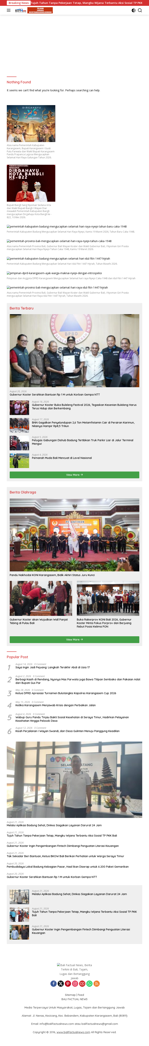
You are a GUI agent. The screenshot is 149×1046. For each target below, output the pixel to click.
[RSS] (97, 984)
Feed (81, 995)
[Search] (140, 10)
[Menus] (9, 10)
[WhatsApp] (89, 984)
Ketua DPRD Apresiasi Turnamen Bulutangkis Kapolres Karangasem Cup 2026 (66, 693)
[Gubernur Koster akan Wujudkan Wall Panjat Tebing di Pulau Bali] (41, 598)
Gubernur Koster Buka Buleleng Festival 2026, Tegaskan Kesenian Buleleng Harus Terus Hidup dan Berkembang (84, 406)
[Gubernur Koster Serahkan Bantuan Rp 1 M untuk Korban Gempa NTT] (74, 350)
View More (73, 475)
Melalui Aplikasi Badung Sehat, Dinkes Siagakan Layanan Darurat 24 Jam (54, 825)
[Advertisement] (74, 44)
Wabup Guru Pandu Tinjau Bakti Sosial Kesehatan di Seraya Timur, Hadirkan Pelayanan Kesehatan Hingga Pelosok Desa (72, 719)
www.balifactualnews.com (73, 1032)
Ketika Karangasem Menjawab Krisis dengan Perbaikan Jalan (56, 705)
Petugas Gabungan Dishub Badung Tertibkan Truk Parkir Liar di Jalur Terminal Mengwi (82, 441)
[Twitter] (61, 984)
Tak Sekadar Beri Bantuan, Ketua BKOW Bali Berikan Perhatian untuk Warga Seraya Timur (65, 856)
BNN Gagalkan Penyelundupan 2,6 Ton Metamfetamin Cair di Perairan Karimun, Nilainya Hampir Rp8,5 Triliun (83, 424)
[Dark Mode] (133, 10)
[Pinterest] (68, 984)
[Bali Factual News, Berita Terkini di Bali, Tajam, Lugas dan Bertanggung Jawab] (33, 10)
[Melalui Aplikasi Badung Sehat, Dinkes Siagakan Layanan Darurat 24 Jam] (74, 780)
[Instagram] (75, 984)
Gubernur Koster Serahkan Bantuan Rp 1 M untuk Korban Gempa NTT (55, 394)
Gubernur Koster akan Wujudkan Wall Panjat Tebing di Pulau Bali (39, 621)
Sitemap (70, 995)
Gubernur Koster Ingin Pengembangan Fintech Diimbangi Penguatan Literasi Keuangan (63, 846)
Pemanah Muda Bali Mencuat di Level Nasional (62, 458)
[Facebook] (53, 984)
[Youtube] (82, 984)
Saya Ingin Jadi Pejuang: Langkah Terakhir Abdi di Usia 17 (53, 667)
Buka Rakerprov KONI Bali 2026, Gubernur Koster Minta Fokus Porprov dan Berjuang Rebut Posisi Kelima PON (104, 623)
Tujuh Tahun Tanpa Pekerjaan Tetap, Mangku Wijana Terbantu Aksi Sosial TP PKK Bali (60, 3)
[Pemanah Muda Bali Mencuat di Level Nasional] (19, 460)
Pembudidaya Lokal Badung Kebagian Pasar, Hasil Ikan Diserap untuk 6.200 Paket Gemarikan (68, 866)
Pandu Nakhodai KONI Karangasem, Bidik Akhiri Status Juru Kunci (52, 575)
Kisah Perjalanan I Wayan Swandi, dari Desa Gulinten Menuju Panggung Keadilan (68, 731)
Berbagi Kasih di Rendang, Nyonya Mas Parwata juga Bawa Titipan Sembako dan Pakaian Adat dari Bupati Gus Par (78, 681)
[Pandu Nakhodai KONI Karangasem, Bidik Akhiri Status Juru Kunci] (74, 535)
